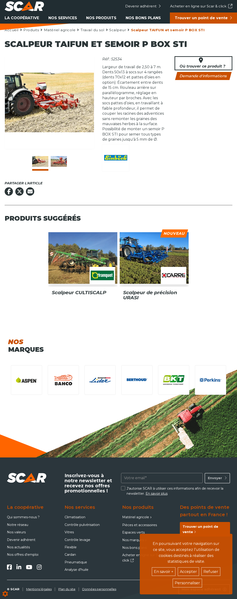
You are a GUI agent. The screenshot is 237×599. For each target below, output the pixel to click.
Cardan (70, 555)
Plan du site (66, 589)
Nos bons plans (143, 18)
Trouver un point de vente (201, 18)
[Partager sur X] (19, 191)
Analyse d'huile (76, 570)
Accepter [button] (188, 571)
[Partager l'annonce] (30, 191)
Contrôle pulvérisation (82, 525)
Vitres (69, 532)
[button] (168, 30)
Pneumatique (76, 562)
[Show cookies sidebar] (5, 594)
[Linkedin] (18, 567)
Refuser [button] (210, 571)
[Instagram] (39, 567)
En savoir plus (157, 493)
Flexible (71, 547)
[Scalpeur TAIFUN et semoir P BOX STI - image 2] (59, 161)
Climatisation (75, 517)
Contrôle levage (77, 540)
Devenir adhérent (140, 6)
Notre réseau (17, 525)
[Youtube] (29, 567)
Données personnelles (99, 589)
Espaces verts (133, 532)
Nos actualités (18, 547)
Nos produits (101, 18)
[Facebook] (9, 567)
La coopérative (22, 18)
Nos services (62, 18)
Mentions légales (39, 589)
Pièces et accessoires (139, 525)
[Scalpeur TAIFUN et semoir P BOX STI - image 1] (40, 161)
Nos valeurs (16, 532)
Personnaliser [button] (187, 583)
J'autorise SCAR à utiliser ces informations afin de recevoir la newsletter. (175, 491)
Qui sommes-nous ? (23, 517)
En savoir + (163, 571)
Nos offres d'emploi (22, 555)
